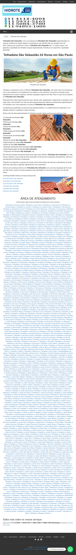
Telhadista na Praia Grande (17, 489)
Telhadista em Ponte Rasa (33, 252)
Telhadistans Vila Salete (11, 333)
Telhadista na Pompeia (16, 252)
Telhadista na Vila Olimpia (23, 320)
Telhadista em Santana (19, 221)
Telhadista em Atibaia (39, 499)
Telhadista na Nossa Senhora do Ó (20, 248)
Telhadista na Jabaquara (62, 321)
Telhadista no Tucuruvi (13, 476)
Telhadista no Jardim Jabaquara (18, 410)
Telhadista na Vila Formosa (11, 294)
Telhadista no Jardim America (41, 367)
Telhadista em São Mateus (45, 223)
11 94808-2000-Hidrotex (40, 547)
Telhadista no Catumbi (18, 359)
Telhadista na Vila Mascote (49, 260)
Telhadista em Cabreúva (57, 509)
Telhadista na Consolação (54, 242)
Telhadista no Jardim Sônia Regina (46, 460)
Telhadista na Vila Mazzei (22, 274)
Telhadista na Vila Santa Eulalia (52, 333)
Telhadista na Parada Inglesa (32, 250)
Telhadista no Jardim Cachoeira (46, 379)
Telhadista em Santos (56, 487)
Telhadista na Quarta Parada (51, 252)
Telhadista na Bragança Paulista (40, 513)
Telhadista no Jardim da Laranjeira (43, 389)
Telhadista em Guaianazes (57, 209)
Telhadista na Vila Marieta (13, 250)
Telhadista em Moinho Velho (46, 215)
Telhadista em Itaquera (23, 213)
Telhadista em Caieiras (65, 507)
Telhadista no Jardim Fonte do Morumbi (38, 401)
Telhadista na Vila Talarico (49, 343)
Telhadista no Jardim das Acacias (22, 391)
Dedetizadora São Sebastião (12, 181)
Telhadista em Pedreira (28, 217)
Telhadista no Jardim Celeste (23, 385)
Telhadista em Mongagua (11, 503)
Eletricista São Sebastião (11, 191)
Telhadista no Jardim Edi (54, 397)
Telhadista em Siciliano (54, 225)
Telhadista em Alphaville (12, 485)
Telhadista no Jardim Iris (11, 408)
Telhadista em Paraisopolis (63, 215)
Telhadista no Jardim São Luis (16, 454)
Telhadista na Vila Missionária (38, 310)
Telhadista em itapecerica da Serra (44, 495)
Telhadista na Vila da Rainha (54, 282)
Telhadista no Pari (27, 446)
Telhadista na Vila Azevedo (20, 268)
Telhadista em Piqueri (21, 219)
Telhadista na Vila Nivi (17, 316)
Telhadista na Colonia (38, 242)
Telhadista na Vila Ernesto (36, 290)
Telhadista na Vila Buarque (61, 270)
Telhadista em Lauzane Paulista (59, 213)
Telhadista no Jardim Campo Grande (46, 381)
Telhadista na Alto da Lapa (21, 347)
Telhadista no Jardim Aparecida (55, 371)
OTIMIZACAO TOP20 (45, 549)
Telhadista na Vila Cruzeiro (18, 282)
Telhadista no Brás (14, 353)
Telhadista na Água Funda (54, 229)
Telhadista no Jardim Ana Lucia (42, 369)
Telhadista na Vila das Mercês (43, 284)
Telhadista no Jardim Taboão (40, 462)
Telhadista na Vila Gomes (32, 296)
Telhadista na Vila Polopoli (61, 325)
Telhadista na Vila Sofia (46, 341)
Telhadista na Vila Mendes (31, 302)
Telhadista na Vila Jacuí (10, 304)
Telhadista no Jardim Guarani (52, 402)
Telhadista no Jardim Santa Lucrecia (16, 442)
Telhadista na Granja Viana (47, 244)
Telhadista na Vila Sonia (62, 341)
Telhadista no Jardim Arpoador (42, 483)
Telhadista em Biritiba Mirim (64, 495)
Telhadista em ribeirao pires (20, 491)
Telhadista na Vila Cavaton (50, 276)
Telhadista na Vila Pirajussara (42, 325)
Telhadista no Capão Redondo (39, 357)
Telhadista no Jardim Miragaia (63, 393)
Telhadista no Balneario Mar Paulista (31, 349)
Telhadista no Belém (16, 351)
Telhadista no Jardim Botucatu (55, 377)
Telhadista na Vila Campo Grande (41, 274)
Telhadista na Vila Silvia (12, 341)
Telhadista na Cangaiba (54, 233)
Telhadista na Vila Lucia (30, 306)
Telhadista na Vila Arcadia (50, 266)
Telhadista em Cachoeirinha (51, 205)
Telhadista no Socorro (31, 444)
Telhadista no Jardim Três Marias (51, 464)
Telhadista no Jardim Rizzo (23, 438)
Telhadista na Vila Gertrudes (14, 296)
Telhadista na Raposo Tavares (43, 254)
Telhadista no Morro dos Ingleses (60, 474)
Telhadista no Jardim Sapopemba (14, 458)
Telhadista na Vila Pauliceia (12, 323)
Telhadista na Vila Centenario (20, 278)
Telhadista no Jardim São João (42, 452)
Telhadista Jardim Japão (51, 482)
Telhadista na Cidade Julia (57, 237)
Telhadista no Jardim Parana (47, 424)
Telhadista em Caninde (24, 207)
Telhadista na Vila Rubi (46, 331)
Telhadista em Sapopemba (37, 225)
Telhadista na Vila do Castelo (28, 286)
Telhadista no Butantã (17, 355)
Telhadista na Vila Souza (14, 343)
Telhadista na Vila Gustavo (34, 288)
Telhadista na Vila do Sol (17, 288)
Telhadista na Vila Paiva (57, 320)
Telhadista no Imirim (25, 363)
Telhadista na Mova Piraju (40, 248)
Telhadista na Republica (61, 254)
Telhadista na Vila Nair (35, 314)
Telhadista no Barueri (28, 485)
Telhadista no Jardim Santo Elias (23, 448)
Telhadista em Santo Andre (39, 487)
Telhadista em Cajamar (39, 493)
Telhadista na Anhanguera (19, 231)
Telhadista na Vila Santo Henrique (44, 337)
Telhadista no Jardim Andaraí (62, 369)
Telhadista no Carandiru (57, 357)
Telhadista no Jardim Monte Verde (45, 420)
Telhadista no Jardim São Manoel (37, 454)
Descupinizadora (42, 1)
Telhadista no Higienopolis (27, 361)
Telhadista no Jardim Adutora (49, 365)
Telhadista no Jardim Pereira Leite (34, 430)
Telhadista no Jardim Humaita (18, 406)
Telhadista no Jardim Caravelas (24, 383)
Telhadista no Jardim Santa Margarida (41, 442)
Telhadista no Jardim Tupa (22, 466)
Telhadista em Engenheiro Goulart (14, 209)
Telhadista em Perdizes (44, 217)
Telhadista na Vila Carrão (33, 276)
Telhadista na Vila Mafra (65, 306)
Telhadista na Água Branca (20, 229)
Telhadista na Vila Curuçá (36, 282)
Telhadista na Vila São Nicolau (60, 339)
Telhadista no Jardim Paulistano (19, 428)
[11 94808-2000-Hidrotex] (17, 10)
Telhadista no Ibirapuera (63, 361)
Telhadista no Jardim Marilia (56, 416)
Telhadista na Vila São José (41, 339)
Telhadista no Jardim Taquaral (59, 462)
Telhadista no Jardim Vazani (33, 468)
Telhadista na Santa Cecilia (13, 256)
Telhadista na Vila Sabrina (63, 331)
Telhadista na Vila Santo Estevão (22, 337)
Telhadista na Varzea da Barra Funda (58, 258)
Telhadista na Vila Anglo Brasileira (60, 264)
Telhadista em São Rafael (19, 225)
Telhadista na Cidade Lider (25, 239)
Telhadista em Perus (58, 217)
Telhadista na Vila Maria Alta (30, 308)
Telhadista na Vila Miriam (20, 310)
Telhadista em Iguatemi (10, 363)
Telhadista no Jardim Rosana (61, 438)
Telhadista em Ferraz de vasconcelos (59, 499)
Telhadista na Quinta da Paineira (22, 254)
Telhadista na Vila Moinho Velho (59, 310)
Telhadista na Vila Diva (10, 286)
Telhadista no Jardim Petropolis (26, 432)
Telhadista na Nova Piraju (13, 482)
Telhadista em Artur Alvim (34, 205)
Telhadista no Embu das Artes (50, 505)
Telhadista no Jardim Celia (41, 385)
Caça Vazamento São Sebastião (13, 183)
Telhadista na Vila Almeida (19, 262)
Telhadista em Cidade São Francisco (23, 240)
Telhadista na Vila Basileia (56, 268)
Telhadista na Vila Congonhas (31, 280)
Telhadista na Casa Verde (27, 235)
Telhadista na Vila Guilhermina (40, 298)
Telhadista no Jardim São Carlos (21, 450)
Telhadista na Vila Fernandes (39, 292)
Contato (72, 1)
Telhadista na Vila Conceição (12, 280)
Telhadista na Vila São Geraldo (22, 339)
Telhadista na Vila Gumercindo (31, 294)
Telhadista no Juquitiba (25, 509)
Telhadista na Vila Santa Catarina (30, 333)
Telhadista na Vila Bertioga (43, 270)
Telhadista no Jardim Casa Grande (46, 383)
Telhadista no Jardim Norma (36, 422)
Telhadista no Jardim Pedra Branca (61, 428)
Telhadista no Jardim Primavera (41, 434)
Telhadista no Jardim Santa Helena (59, 440)
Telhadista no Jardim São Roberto (37, 456)
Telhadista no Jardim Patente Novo (46, 426)
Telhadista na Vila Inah (25, 300)
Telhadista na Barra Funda (54, 231)
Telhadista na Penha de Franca (50, 478)
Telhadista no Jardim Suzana (20, 462)
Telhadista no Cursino (65, 359)
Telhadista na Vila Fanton (20, 292)
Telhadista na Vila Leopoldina (12, 306)
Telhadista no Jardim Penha (13, 430)
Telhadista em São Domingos (55, 221)
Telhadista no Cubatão (24, 511)
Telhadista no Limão (25, 474)
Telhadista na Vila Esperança (54, 290)
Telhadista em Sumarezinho (19, 227)
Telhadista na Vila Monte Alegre (13, 312)
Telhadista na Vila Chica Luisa (40, 278)
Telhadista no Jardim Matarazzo (29, 373)
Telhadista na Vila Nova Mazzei (53, 318)
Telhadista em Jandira (33, 505)
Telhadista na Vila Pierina (24, 325)
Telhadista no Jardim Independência (40, 406)
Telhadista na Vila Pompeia (12, 327)
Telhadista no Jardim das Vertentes (38, 395)
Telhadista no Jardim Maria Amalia (58, 414)
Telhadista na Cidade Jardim (39, 237)
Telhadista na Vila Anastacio (21, 264)
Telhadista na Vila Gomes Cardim (51, 296)
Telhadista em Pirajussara (37, 219)
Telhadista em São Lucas (28, 223)
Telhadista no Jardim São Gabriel (20, 452)
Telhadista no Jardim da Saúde (44, 391)
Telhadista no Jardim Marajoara (36, 414)
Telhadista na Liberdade (43, 246)
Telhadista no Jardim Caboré (26, 379)
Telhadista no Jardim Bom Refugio (14, 377)
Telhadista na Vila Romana (29, 331)
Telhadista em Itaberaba (38, 211)
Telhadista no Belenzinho (32, 351)
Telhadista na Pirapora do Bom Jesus (45, 507)
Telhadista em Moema (28, 215)
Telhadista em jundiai (36, 491)
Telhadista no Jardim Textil (31, 464)
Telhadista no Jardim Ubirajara (41, 466)
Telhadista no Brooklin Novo (30, 353)
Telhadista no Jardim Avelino (49, 373)
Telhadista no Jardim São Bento (45, 448)
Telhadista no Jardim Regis (53, 436)
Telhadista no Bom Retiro (49, 351)
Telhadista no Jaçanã (16, 365)
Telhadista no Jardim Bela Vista (41, 375)
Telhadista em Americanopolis (15, 205)
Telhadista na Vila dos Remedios (54, 288)
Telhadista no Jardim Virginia (25, 472)
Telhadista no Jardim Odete (54, 422)
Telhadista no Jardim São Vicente (59, 456)
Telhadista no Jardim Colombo (48, 387)
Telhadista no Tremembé (29, 476)
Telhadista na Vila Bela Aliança (24, 270)
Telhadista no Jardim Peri (54, 430)
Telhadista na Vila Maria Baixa (49, 308)
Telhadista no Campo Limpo (24, 480)
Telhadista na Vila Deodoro (62, 284)
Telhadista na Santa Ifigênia (32, 256)
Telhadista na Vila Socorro (29, 341)
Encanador (57, 1)
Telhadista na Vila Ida (10, 300)
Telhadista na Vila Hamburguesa (62, 298)
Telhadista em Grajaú (11, 361)
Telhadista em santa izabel (47, 497)
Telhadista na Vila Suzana (31, 343)
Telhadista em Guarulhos (35, 489)
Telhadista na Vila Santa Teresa (24, 335)
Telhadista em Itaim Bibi (55, 211)
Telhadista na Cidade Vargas (21, 242)
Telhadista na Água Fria (37, 229)
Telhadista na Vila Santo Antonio (45, 335)
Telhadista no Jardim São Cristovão (44, 450)
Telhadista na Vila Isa (64, 302)
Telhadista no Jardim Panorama (27, 424)
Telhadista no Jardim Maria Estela (13, 416)
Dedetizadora (32, 1)
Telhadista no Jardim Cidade (60, 385)
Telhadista (65, 1)
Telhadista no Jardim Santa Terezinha (46, 446)
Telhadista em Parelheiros (11, 217)
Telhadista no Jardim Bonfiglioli (35, 377)
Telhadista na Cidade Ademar (45, 235)
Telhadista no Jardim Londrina (23, 412)
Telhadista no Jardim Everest (62, 399)
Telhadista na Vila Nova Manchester (31, 318)
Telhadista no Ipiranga (40, 363)
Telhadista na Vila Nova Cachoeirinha (53, 316)
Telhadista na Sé (15, 258)
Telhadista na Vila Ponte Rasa (31, 327)
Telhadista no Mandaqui (40, 474)
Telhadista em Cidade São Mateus (46, 240)
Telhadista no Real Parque (12, 446)
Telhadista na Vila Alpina (36, 262)
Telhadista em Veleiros (36, 227)
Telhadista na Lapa (9, 246)
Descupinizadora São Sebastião (13, 178)
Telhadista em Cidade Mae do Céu (46, 239)
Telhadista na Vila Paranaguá (27, 321)
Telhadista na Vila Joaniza (45, 304)
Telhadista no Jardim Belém (60, 375)
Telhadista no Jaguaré (31, 365)
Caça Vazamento (22, 1)
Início (14, 1)
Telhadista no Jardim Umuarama (13, 468)
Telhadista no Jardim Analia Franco (20, 369)
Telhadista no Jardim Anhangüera (33, 371)
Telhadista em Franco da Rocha (21, 499)
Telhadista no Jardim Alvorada (20, 367)
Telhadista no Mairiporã (41, 509)
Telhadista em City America (61, 207)
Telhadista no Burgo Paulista (22, 483)
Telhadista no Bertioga (13, 501)
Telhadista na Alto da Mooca (40, 347)
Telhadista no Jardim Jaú (37, 410)
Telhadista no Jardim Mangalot (15, 414)
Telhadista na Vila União (39, 345)
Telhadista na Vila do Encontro (47, 286)
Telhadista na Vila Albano (14, 260)
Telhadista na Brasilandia (38, 233)
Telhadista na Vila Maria (12, 308)
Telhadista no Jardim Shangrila (55, 458)
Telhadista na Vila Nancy (51, 314)
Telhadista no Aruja (51, 489)
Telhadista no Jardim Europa (43, 399)
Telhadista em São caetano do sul (19, 487)
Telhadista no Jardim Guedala (28, 404)
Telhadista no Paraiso (10, 478)
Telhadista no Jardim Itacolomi (29, 408)
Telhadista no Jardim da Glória (21, 389)
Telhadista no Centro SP (49, 359)
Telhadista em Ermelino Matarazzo (37, 209)
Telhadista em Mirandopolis (11, 215)
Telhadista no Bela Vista (21, 233)
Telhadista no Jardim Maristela (27, 418)
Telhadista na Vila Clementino (60, 278)
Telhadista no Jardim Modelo (47, 418)
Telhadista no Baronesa (52, 349)
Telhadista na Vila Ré (36, 329)
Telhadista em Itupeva (40, 511)
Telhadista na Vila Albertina (31, 260)
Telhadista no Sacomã (46, 444)
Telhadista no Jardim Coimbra (28, 387)
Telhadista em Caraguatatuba (45, 501)
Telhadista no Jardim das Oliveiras (15, 395)
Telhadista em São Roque (24, 507)
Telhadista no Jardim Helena (48, 404)
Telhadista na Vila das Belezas (23, 284)
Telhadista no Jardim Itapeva (49, 408)
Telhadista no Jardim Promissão (62, 434)
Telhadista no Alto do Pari (11, 349)
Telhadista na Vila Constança (51, 280)
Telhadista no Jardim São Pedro (15, 456)
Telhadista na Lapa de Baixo (26, 246)
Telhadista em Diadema (43, 485)
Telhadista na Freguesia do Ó (28, 244)
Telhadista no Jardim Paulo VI (39, 428)
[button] (70, 549)
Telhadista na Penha (48, 250)
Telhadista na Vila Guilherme (21, 298)
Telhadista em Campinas (55, 493)
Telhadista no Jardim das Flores (21, 393)
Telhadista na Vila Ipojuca (48, 302)
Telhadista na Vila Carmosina (14, 276)
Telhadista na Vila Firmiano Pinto (59, 292)
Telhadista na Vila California (51, 272)
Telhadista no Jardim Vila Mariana (51, 470)
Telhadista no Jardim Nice (18, 422)
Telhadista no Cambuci (32, 355)
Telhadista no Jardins (63, 472)
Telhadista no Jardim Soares (25, 460)
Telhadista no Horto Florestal (46, 361)
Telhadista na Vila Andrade (39, 264)
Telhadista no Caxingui (33, 359)
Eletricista (50, 1)
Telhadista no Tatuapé (16, 444)
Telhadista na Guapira (64, 244)
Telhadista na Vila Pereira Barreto (32, 323)
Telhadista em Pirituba (54, 219)
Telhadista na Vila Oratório (40, 320)
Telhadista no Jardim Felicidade (15, 401)
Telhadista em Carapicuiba (48, 503)
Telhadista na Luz (57, 246)
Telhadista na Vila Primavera (51, 327)
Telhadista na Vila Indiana (13, 302)
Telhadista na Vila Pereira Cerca (54, 323)
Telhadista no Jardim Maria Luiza (36, 416)
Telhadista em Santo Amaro (36, 221)
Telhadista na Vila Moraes (52, 312)
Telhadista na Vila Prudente (20, 329)
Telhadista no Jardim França (61, 401)
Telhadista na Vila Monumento (33, 312)
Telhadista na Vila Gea (66, 294)
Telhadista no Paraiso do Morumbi (29, 478)
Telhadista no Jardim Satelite (35, 458)
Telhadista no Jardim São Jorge (63, 452)
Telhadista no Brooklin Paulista (49, 353)
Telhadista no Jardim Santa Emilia (36, 440)
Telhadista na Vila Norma (33, 316)
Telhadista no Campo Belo (49, 355)
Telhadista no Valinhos (23, 493)
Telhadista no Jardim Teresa (13, 464)
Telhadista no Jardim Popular (20, 434)
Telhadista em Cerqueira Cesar (42, 207)
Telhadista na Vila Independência (62, 300)
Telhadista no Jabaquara (55, 363)
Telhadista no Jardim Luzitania (43, 412)
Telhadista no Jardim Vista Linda (45, 472)
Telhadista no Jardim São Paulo (59, 454)
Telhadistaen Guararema (12, 497)
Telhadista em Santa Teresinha (51, 256)
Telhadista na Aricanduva (37, 231)
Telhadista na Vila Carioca (61, 274)
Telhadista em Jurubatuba (39, 213)
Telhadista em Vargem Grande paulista (57, 491)
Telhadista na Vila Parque (45, 321)
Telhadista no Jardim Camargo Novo (22, 381)
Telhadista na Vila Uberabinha (21, 345)
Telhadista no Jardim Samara (15, 440)
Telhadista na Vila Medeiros (42, 300)
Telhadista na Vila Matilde (12, 272)
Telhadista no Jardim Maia (63, 412)
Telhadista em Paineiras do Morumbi (61, 248)
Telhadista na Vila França (50, 294)
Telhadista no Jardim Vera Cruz (53, 468)
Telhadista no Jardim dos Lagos (35, 397)
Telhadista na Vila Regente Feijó (54, 329)
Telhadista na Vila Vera (56, 345)
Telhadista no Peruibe (28, 501)
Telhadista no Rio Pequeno (62, 444)
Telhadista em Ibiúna (10, 509)
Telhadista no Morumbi (45, 476)
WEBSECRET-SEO (30, 549)
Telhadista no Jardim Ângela (12, 371)
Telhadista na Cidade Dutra (20, 237)
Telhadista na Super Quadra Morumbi (34, 258)
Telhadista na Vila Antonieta (14, 266)
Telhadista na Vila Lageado (63, 304)
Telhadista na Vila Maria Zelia (53, 227)
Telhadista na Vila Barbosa (38, 268)
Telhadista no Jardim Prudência (14, 436)
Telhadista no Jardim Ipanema (62, 406)
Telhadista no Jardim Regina (35, 436)
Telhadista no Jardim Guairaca (32, 402)
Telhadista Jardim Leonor (54, 410)
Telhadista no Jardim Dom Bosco (61, 395)
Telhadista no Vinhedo (55, 511)
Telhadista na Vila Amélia (53, 262)
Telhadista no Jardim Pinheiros (47, 432)
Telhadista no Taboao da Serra (21, 495)
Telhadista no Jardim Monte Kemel (23, 420)
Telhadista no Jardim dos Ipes (14, 397)
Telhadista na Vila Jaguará (27, 304)
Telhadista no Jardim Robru (42, 438)
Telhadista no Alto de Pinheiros (60, 347)
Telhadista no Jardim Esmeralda (23, 399)
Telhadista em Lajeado (11, 474)
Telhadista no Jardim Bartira (21, 375)
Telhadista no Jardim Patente (25, 426)
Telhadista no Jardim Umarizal (61, 466)
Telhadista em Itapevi (18, 505)
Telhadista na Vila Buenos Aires (31, 272)
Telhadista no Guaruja (62, 501)
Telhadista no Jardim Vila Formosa (28, 470)
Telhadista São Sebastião (11, 186)
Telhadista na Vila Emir (19, 290)
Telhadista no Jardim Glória (13, 402)
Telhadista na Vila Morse (19, 314)
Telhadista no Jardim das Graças (42, 393)
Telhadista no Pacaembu (61, 476)
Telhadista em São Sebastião (30, 503)
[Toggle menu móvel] (71, 32)
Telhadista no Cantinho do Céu (19, 357)
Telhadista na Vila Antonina (32, 266)
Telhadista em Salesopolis (29, 497)
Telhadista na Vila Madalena (48, 306)
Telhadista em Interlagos (22, 211)
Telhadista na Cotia (9, 493)
